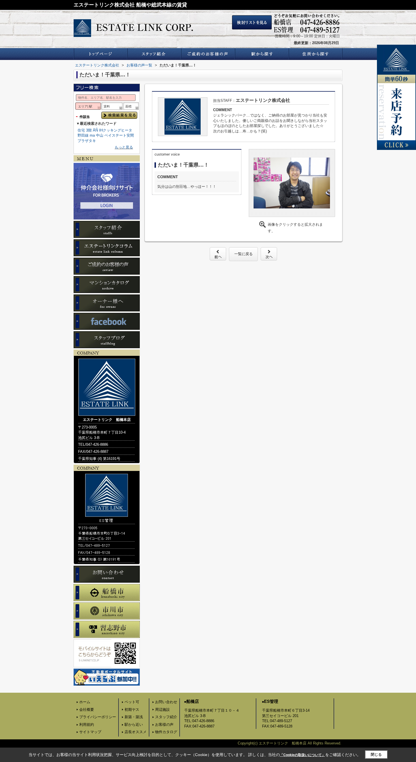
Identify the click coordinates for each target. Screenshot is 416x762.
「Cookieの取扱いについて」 (302, 755)
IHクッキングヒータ (115, 130)
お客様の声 (164, 724)
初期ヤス (132, 709)
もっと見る (124, 147)
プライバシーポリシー (97, 717)
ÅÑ (95, 130)
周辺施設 (162, 709)
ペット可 (132, 702)
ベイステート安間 (119, 135)
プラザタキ (87, 141)
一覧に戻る (243, 254)
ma (92, 135)
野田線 (83, 135)
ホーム (84, 702)
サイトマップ (90, 732)
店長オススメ (136, 732)
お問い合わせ (166, 702)
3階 (89, 130)
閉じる (376, 754)
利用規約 (86, 724)
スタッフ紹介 (166, 717)
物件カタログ (166, 732)
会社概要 (86, 709)
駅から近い (134, 724)
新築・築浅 (134, 717)
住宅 (81, 130)
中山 (99, 135)
